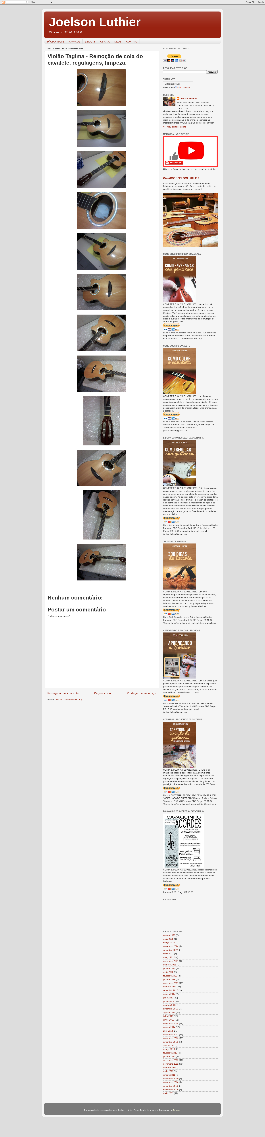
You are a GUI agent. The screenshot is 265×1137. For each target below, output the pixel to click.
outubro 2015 (169, 1005)
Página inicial (102, 693)
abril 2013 (168, 1045)
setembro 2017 (170, 990)
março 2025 (169, 943)
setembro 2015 (170, 1009)
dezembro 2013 (171, 1034)
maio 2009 (168, 1093)
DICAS (117, 41)
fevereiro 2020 (170, 976)
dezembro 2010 (171, 1078)
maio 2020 (168, 972)
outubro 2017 (169, 987)
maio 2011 (168, 1071)
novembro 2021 (171, 961)
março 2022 (169, 957)
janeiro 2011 (169, 1075)
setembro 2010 (170, 1086)
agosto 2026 (169, 935)
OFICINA (105, 41)
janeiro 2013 (169, 1056)
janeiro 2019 (169, 979)
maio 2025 (168, 939)
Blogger (177, 1110)
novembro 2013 (171, 1038)
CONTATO (131, 41)
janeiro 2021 (169, 968)
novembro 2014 (171, 1023)
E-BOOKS (90, 41)
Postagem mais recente (63, 693)
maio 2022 (168, 954)
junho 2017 (168, 1001)
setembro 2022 (170, 950)
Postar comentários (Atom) (69, 699)
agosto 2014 (169, 1027)
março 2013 (169, 1049)
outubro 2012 (169, 1067)
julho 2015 (168, 1016)
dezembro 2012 (171, 1060)
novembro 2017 (171, 983)
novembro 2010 (171, 1082)
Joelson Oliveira (188, 98)
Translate (185, 88)
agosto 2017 (169, 994)
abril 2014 (168, 1031)
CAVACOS (74, 41)
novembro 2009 (171, 1090)
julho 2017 (168, 998)
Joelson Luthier (95, 22)
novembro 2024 (171, 946)
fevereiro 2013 (170, 1053)
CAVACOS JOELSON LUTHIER (181, 178)
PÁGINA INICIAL (55, 41)
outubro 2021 (169, 965)
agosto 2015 (169, 1012)
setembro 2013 (170, 1042)
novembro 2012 (171, 1064)
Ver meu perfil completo (174, 127)
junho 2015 (168, 1020)
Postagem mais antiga (141, 693)
